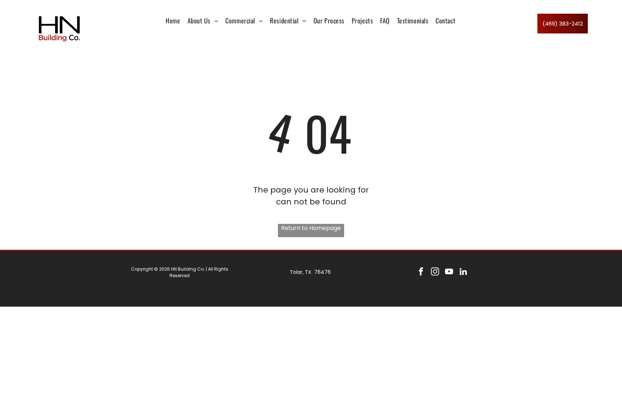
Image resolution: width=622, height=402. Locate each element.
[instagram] (435, 272)
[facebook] (421, 272)
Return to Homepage (311, 228)
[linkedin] (463, 272)
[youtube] (449, 272)
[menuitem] (173, 20)
